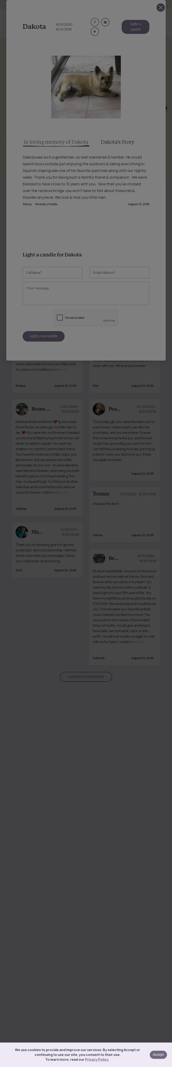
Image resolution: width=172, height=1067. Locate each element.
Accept (158, 1054)
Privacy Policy (96, 1059)
